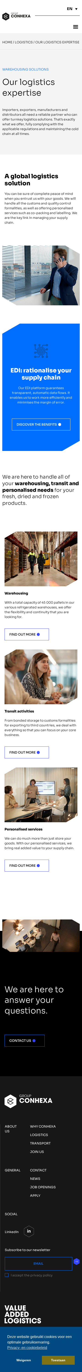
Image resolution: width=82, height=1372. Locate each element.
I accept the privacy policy (32, 1275)
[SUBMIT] (76, 1261)
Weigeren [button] (23, 1360)
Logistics (24, 42)
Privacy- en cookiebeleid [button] (27, 1348)
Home (7, 42)
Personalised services (23, 829)
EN (69, 8)
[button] (76, 27)
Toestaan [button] (58, 1360)
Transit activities (19, 711)
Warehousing (16, 593)
